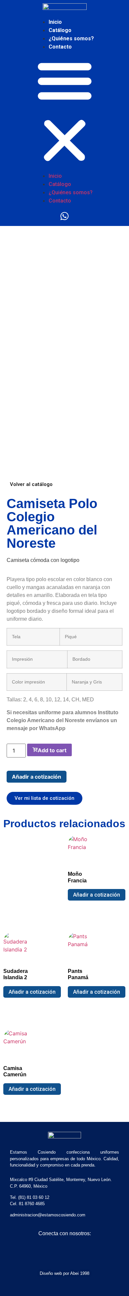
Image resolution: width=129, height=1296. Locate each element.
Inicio (55, 22)
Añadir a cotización (36, 776)
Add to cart (52, 750)
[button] (64, 111)
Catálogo (60, 30)
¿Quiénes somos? (71, 38)
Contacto (60, 47)
